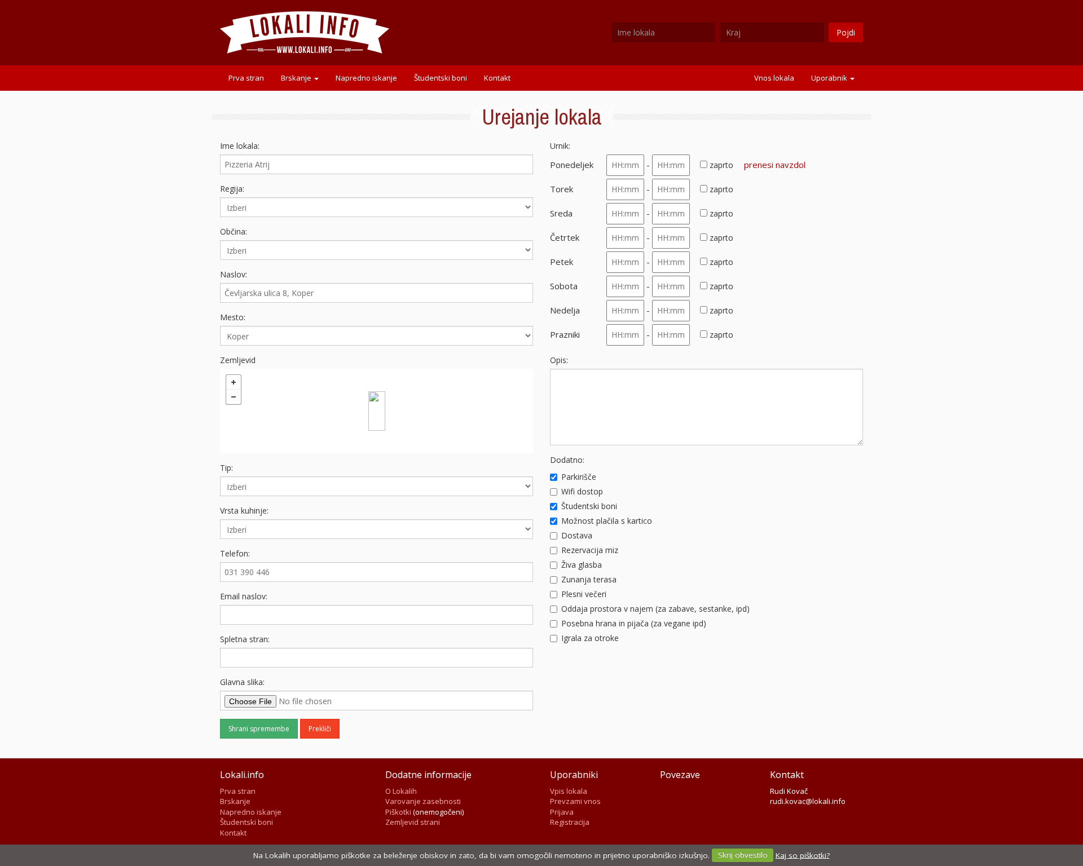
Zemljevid (238, 360)
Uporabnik (830, 78)
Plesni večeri (583, 594)
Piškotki (398, 812)
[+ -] (376, 411)
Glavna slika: (242, 682)
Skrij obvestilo (743, 855)
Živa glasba (581, 564)
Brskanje (297, 78)
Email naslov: (243, 596)
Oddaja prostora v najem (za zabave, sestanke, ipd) (655, 608)
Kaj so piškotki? (803, 855)
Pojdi (846, 32)
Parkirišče (578, 476)
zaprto (720, 165)
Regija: (232, 188)
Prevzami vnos (575, 801)
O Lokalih (401, 791)
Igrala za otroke (590, 638)
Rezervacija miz (589, 550)
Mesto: (232, 317)
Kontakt (497, 78)
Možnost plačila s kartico (606, 520)
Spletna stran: (245, 639)
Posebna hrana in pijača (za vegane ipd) (633, 623)
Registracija (569, 822)
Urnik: (560, 145)
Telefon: (235, 553)
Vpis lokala (568, 791)
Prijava (562, 812)
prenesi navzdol (774, 164)
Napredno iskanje (366, 78)
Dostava (576, 535)
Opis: (559, 360)
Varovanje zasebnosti (423, 801)
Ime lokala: (239, 145)
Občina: (233, 231)
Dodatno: (567, 459)
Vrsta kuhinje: (244, 510)
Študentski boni (440, 78)
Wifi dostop (582, 491)
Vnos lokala (774, 78)
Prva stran (246, 78)
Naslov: (233, 274)
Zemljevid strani (412, 822)
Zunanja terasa (589, 579)
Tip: (226, 467)
